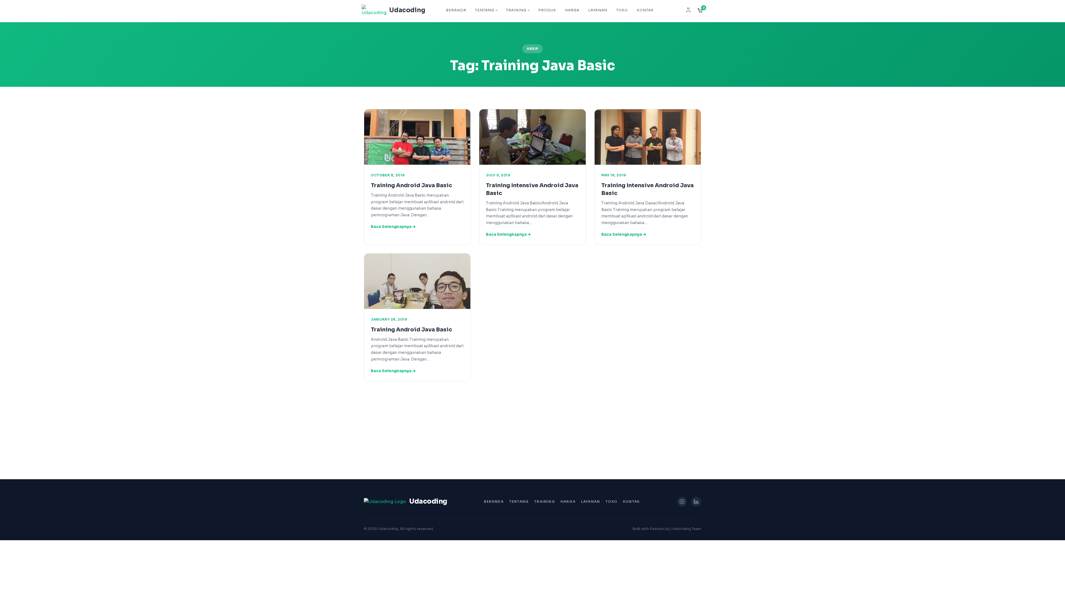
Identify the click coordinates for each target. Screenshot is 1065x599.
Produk (547, 10)
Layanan (597, 10)
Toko (622, 10)
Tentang (484, 10)
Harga (572, 10)
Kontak (645, 10)
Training (516, 10)
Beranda (456, 10)
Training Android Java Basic (411, 185)
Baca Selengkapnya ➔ (393, 226)
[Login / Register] (688, 10)
